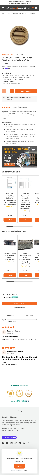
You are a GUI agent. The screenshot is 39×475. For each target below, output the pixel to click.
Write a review (19, 304)
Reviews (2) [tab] (10, 315)
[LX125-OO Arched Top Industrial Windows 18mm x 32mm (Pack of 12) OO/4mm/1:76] (10, 183)
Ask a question (19, 308)
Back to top (19, 411)
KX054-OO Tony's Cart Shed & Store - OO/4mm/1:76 (10, 256)
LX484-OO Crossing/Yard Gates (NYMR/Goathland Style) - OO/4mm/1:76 (25, 258)
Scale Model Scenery (8, 54)
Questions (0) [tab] (28, 315)
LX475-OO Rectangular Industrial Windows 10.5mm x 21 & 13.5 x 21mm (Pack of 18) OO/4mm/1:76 (25, 201)
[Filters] (4, 321)
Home (3, 13)
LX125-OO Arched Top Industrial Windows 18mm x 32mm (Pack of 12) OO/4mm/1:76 (10, 199)
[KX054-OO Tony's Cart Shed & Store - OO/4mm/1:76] (10, 242)
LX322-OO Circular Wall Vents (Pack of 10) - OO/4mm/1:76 (21, 13)
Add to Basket (26, 91)
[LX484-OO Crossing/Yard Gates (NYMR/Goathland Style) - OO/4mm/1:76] (25, 242)
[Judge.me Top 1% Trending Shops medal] (19, 393)
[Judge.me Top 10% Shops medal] (28, 393)
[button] (36, 8)
